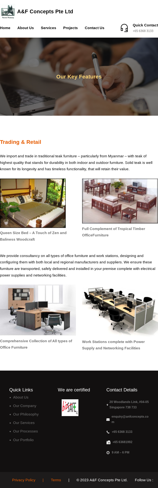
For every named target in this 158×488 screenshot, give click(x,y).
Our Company (24, 406)
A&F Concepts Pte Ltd (45, 11)
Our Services (24, 423)
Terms (56, 480)
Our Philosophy (26, 414)
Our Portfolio (23, 440)
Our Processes (25, 431)
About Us (21, 397)
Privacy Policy (23, 480)
